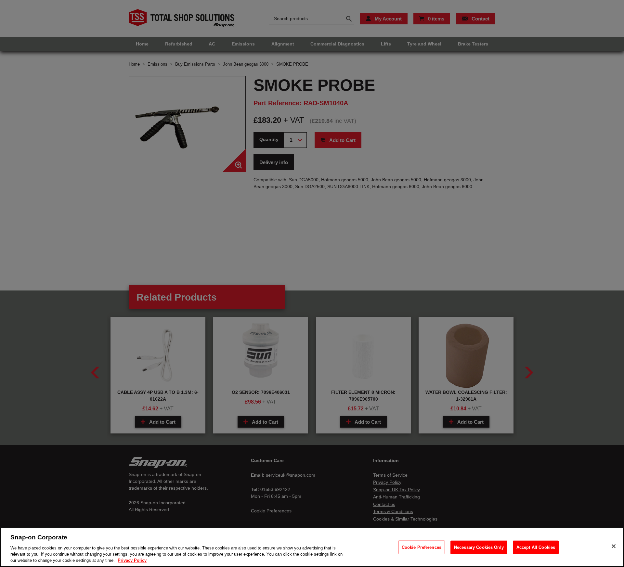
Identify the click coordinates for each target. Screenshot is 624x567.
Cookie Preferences (421, 547)
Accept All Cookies (535, 547)
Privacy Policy (132, 560)
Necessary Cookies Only (479, 547)
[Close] (613, 546)
